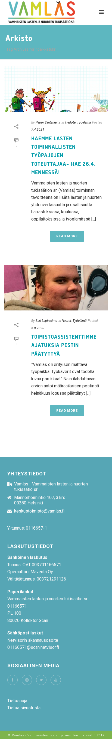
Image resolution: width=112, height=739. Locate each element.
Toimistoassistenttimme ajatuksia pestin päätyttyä (64, 345)
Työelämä (84, 122)
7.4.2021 (37, 129)
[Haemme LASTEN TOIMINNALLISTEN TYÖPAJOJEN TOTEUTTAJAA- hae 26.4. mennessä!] (56, 89)
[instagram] (27, 680)
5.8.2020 (37, 328)
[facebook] (12, 680)
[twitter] (41, 680)
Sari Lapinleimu (46, 321)
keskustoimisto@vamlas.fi (39, 511)
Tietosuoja (17, 700)
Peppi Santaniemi (48, 122)
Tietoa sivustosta (24, 707)
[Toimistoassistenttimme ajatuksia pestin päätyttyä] (56, 287)
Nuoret (66, 321)
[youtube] (56, 680)
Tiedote (70, 122)
